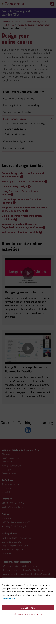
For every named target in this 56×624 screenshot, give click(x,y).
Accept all (28, 608)
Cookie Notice (8, 598)
